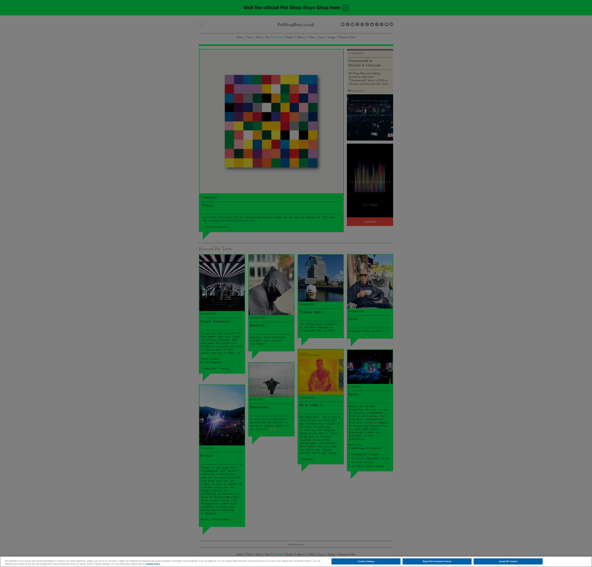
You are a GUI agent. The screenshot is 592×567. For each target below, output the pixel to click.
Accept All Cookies (508, 561)
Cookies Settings (366, 561)
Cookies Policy (153, 564)
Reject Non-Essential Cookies (437, 561)
